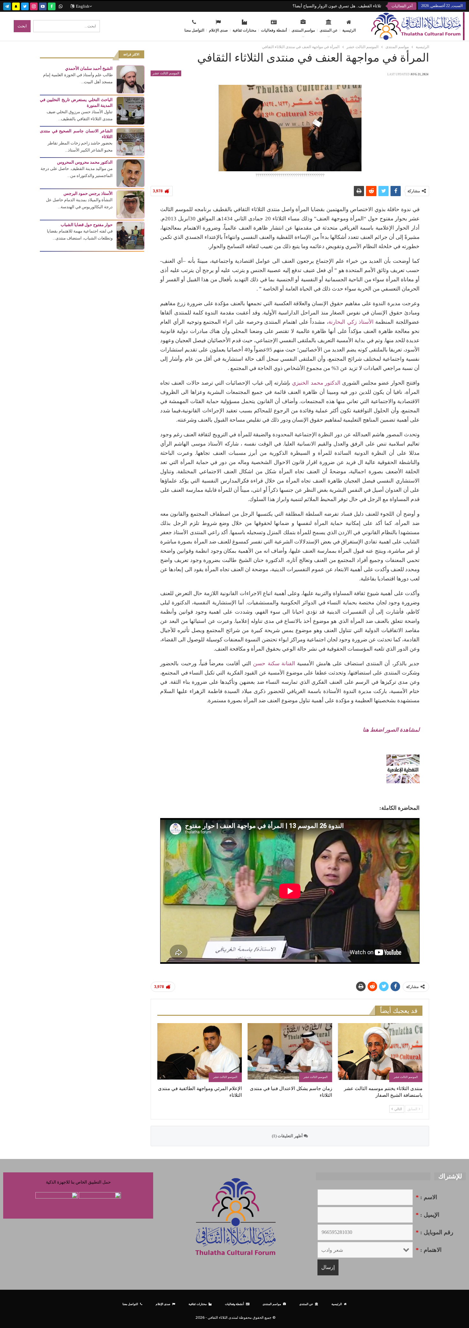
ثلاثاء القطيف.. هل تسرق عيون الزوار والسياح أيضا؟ (337, 6)
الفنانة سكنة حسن (274, 663)
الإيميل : (427, 1215)
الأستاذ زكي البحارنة (350, 322)
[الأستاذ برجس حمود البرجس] (130, 204)
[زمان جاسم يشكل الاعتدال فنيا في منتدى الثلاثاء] (290, 1052)
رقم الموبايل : (434, 1232)
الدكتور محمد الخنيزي (316, 383)
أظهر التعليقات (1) (288, 1135)
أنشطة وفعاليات (274, 30)
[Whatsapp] (60, 6)
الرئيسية (349, 30)
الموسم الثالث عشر (166, 73)
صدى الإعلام (218, 30)
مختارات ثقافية (244, 30)
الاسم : (426, 1197)
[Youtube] (43, 6)
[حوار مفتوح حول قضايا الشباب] (130, 235)
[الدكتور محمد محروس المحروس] (130, 172)
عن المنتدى (329, 30)
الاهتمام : (429, 1250)
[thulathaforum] (52, 6)
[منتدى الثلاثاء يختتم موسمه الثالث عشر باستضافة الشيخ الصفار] (380, 1052)
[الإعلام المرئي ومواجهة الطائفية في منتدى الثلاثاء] (199, 1052)
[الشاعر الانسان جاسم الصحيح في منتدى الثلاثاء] (130, 141)
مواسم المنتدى (303, 30)
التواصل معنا (194, 30)
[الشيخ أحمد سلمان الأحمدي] (130, 79)
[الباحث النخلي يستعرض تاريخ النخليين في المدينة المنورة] (130, 110)
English (82, 6)
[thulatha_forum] (34, 6)
